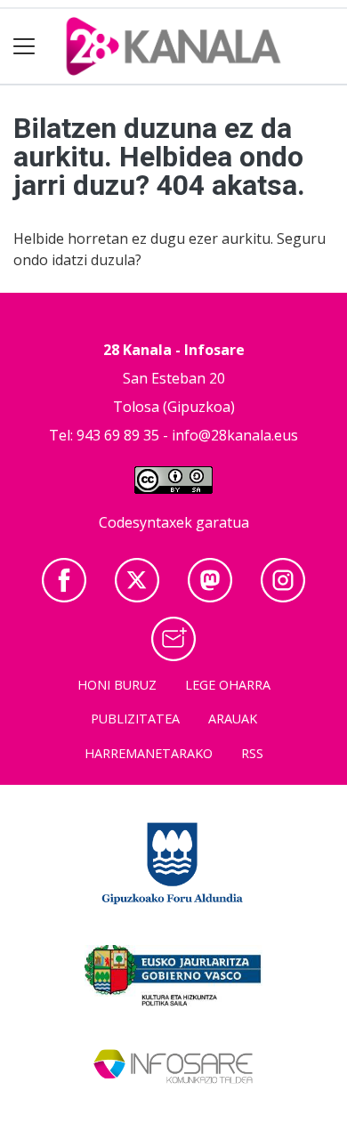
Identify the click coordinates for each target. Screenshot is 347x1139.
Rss (252, 753)
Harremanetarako (149, 753)
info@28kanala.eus (235, 435)
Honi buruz (117, 684)
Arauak (232, 718)
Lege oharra (227, 684)
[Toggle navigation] (24, 46)
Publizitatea (135, 718)
